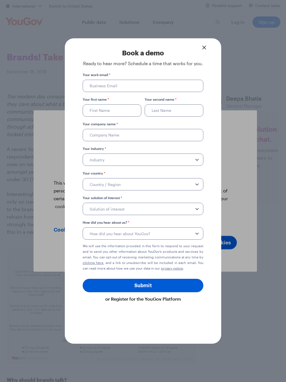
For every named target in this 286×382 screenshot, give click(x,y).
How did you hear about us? (106, 222)
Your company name (100, 124)
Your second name (161, 99)
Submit (143, 285)
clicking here (93, 263)
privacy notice (172, 268)
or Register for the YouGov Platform (143, 298)
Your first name (96, 99)
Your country (94, 173)
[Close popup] (204, 47)
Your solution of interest (102, 198)
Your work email (96, 75)
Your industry (94, 148)
